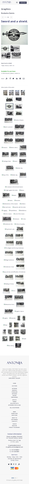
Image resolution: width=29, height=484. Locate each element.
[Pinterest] (20, 78)
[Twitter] (13, 78)
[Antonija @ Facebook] (13, 464)
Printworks (14, 397)
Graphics (6, 9)
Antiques (14, 393)
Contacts (14, 421)
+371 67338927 (15, 450)
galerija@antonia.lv (15, 445)
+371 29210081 (15, 451)
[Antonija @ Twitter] (9, 464)
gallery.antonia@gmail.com (15, 447)
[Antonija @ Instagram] (11, 464)
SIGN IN (22, 2)
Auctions (14, 386)
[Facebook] (10, 78)
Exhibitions (14, 413)
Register (14, 425)
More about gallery (14, 378)
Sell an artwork (14, 407)
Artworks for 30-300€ (14, 405)
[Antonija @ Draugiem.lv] (19, 464)
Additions (14, 415)
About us (14, 417)
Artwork (14, 388)
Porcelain (14, 392)
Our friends (14, 419)
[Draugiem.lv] (6, 78)
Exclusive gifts (14, 403)
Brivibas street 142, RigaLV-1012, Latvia (14, 441)
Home (14, 383)
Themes (14, 401)
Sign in (14, 424)
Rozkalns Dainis (7, 13)
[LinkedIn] (17, 78)
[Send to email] (23, 78)
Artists (14, 400)
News (14, 411)
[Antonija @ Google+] (16, 464)
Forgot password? (14, 427)
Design (14, 395)
